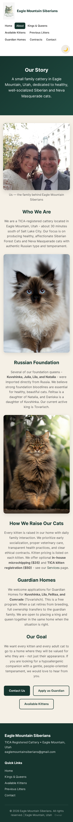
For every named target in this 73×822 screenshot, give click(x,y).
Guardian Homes (15, 39)
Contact (51, 39)
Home (8, 25)
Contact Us (17, 690)
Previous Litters (39, 32)
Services (53, 568)
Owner (58, 815)
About (20, 25)
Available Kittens (15, 32)
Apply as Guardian (51, 690)
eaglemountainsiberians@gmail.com (30, 752)
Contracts (36, 39)
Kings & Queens (37, 25)
